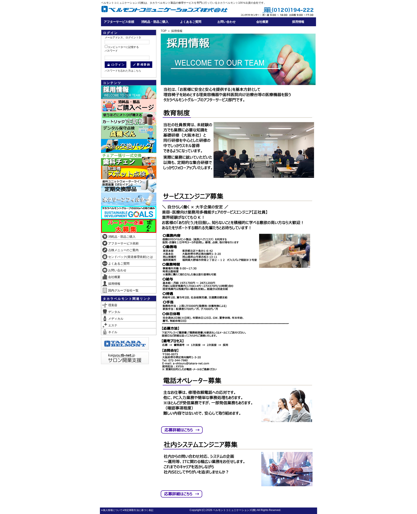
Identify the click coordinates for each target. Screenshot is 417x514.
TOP (164, 31)
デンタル (113, 312)
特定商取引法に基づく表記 (138, 510)
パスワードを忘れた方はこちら (123, 70)
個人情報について (112, 510)
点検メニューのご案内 (123, 250)
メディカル (115, 318)
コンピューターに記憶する (123, 47)
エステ (112, 325)
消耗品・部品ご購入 (155, 21)
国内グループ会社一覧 (123, 290)
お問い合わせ (226, 21)
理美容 (112, 305)
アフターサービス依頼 (119, 21)
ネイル (112, 332)
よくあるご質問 (190, 21)
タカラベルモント (227, 2)
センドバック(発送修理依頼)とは (130, 257)
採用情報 (298, 21)
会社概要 (262, 21)
